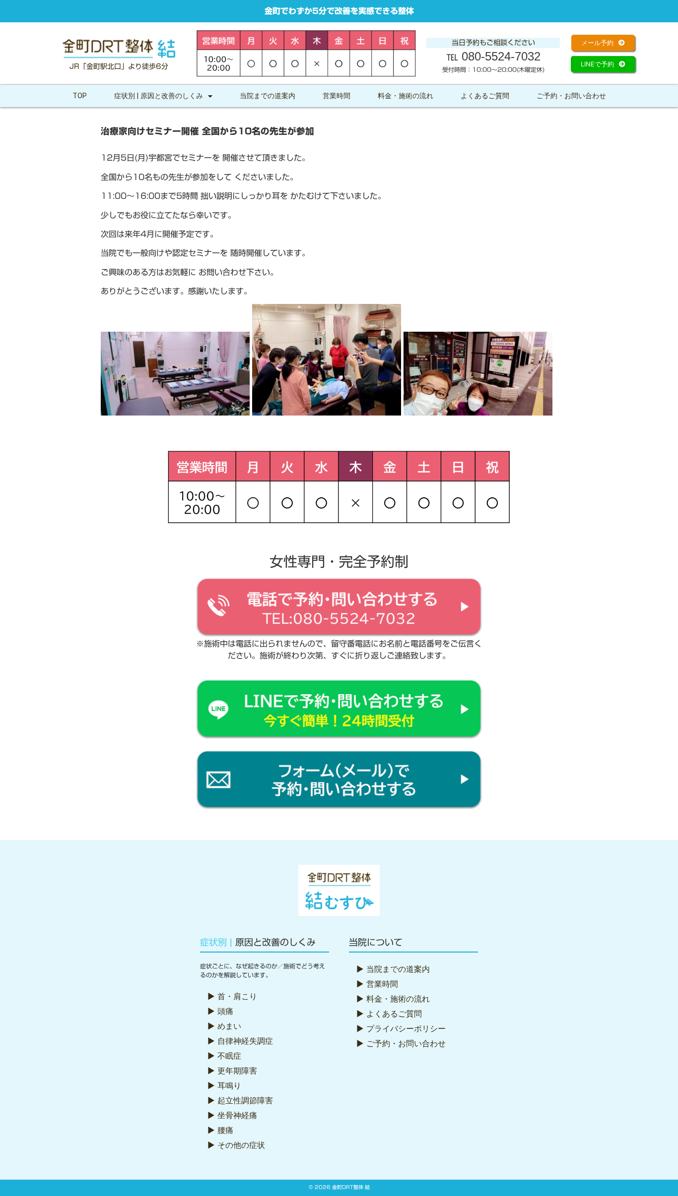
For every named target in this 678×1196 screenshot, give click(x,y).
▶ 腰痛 (220, 1130)
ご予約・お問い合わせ (571, 96)
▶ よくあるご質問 (389, 1013)
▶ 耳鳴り (224, 1085)
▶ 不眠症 (224, 1056)
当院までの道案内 (267, 96)
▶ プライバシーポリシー (401, 1028)
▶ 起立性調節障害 (240, 1100)
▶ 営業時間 (377, 984)
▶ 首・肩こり (232, 996)
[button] (603, 43)
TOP (79, 96)
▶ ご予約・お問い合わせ (401, 1043)
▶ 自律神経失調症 (240, 1041)
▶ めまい (224, 1026)
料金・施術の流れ (405, 96)
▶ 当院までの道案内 (393, 969)
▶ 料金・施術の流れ (393, 999)
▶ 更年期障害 (232, 1071)
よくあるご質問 (485, 96)
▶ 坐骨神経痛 (232, 1115)
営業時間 (336, 96)
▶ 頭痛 (220, 1011)
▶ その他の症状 (236, 1145)
